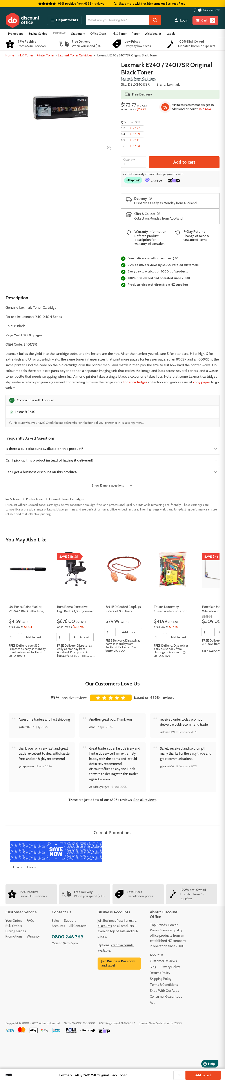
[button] (64, 20)
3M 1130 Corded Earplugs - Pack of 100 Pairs (123, 609)
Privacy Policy (170, 967)
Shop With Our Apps (164, 991)
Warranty (33, 936)
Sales (56, 921)
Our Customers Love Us (112, 683)
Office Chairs (98, 33)
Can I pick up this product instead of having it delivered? (49, 460)
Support (70, 921)
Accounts (58, 926)
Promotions (15, 33)
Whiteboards (153, 33)
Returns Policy (160, 973)
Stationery (78, 33)
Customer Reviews (163, 961)
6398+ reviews (162, 697)
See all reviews (144, 800)
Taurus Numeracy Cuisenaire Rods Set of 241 (170, 611)
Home (9, 55)
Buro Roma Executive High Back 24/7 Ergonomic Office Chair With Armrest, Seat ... (75, 613)
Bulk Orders (13, 926)
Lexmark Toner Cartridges (75, 55)
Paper (136, 33)
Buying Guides (38, 33)
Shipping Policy (161, 979)
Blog (153, 967)
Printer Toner (45, 55)
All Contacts (78, 926)
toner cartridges (135, 382)
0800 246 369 (67, 937)
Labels (171, 33)
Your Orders (13, 921)
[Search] (155, 20)
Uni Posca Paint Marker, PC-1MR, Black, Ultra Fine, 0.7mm (26, 611)
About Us (156, 955)
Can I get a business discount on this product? (41, 472)
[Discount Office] (22, 20)
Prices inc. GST (212, 10)
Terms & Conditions (164, 985)
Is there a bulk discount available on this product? (44, 449)
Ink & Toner (119, 33)
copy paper (201, 382)
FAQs (30, 921)
